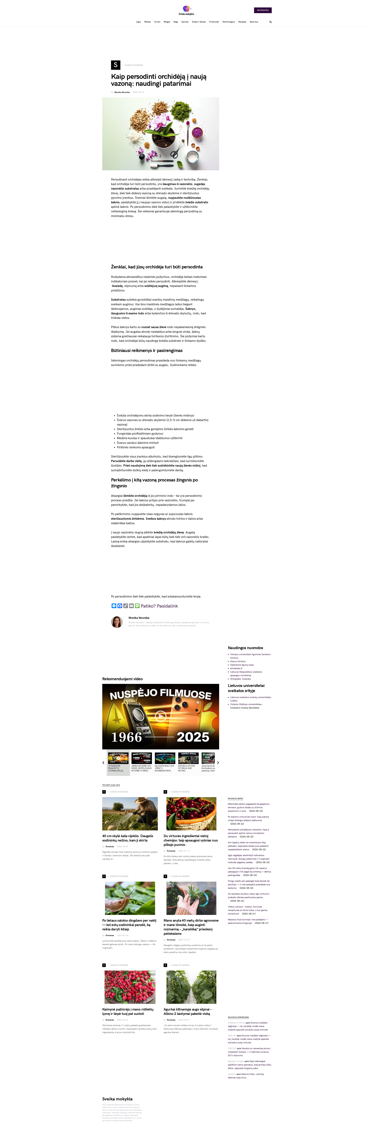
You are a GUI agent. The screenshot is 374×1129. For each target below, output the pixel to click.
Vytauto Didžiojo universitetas (245, 704)
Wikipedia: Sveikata (240, 679)
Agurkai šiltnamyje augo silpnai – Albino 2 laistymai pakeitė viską (188, 1011)
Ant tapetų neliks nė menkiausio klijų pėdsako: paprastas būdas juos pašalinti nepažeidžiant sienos (248, 846)
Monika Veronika (122, 92)
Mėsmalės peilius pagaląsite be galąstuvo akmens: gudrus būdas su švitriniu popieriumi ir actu (249, 807)
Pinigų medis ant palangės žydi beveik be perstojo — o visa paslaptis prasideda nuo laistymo (249, 885)
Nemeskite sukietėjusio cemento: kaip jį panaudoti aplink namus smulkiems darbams (248, 833)
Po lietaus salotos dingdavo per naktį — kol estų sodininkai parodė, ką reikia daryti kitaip (129, 924)
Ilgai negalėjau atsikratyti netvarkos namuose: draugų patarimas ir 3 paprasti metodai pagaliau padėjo (248, 859)
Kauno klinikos (238, 661)
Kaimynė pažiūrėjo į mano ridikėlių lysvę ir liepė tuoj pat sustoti (128, 1011)
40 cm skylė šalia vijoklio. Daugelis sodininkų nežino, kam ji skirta (127, 838)
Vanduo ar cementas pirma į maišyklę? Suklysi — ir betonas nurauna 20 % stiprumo (249, 1052)
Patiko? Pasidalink (159, 606)
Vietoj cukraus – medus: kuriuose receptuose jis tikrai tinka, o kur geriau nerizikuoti (247, 910)
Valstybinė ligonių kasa (242, 665)
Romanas (110, 846)
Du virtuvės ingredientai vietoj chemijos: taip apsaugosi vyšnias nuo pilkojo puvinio (191, 840)
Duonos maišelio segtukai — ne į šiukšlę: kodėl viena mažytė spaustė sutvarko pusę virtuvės (248, 1026)
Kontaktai (263, 10)
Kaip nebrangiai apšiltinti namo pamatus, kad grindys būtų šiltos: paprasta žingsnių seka (249, 1065)
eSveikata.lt (236, 668)
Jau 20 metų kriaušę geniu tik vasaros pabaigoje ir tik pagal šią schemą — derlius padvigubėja (249, 872)
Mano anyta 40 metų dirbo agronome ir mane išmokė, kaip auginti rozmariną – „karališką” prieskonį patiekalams (191, 927)
